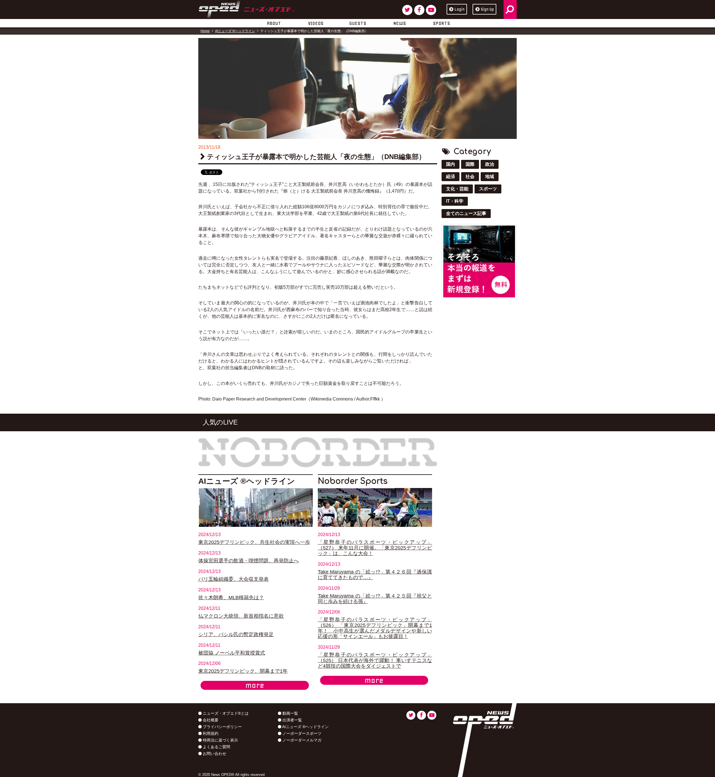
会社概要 (210, 720)
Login (459, 9)
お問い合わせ (214, 753)
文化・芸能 (457, 188)
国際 (470, 164)
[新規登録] (479, 261)
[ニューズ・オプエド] (246, 8)
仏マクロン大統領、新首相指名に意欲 (241, 616)
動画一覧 (289, 713)
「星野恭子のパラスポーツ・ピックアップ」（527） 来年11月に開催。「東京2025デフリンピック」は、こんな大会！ (375, 547)
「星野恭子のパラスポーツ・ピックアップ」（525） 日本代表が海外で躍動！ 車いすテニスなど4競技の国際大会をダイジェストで (375, 660)
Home (205, 31)
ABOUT (274, 23)
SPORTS (441, 23)
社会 (470, 176)
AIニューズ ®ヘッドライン (235, 31)
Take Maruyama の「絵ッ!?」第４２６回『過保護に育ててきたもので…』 (375, 574)
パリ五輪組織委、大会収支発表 (233, 579)
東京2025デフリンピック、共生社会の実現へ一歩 (254, 542)
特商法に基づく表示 (220, 740)
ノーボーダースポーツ (301, 733)
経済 (450, 176)
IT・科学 (454, 201)
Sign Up (487, 9)
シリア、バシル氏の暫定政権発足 (236, 634)
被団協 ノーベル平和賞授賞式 (231, 653)
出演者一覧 (291, 720)
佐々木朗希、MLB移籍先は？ (231, 597)
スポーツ (488, 188)
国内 (450, 164)
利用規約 (210, 733)
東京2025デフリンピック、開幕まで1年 (243, 671)
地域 (489, 176)
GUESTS (357, 23)
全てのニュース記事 (466, 213)
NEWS (399, 23)
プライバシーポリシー (222, 726)
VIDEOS (315, 23)
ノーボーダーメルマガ (301, 740)
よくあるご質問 (216, 747)
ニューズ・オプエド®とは (225, 713)
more (254, 685)
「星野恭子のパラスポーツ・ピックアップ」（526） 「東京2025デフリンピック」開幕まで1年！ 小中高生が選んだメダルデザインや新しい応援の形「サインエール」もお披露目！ (375, 628)
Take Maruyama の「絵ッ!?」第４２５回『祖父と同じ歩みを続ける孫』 (375, 598)
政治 (489, 164)
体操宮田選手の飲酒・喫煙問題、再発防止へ (248, 560)
